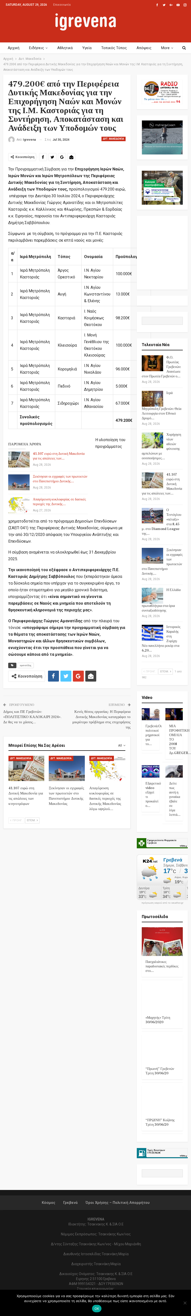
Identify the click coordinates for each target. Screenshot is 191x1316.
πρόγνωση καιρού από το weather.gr (162, 903)
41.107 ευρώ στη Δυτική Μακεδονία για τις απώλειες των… (59, 456)
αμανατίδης (25, 665)
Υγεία (87, 48)
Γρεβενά (70, 1202)
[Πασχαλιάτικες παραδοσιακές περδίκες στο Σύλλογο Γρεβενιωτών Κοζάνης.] (162, 941)
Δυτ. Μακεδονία (113, 138)
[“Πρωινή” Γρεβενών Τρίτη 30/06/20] (162, 1048)
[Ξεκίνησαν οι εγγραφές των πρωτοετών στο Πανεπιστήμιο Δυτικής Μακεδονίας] (19, 482)
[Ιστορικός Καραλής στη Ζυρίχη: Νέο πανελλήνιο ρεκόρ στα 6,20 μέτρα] (152, 633)
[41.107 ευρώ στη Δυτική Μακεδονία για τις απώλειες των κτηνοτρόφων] (19, 459)
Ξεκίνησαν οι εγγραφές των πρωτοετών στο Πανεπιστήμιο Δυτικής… (60, 479)
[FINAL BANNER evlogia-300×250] (162, 187)
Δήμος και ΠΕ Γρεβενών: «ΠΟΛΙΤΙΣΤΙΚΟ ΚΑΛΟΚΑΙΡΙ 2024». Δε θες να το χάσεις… (32, 716)
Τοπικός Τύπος (114, 48)
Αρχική (13, 48)
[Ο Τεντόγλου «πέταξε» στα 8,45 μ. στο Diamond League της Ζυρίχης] (152, 516)
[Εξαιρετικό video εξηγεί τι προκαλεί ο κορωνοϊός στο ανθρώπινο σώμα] (150, 771)
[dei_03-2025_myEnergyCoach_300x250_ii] (162, 137)
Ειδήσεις (36, 48)
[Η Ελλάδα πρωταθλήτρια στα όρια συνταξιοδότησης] (152, 596)
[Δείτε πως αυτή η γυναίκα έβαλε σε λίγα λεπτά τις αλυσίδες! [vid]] (174, 771)
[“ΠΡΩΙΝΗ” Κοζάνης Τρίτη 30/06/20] (162, 1100)
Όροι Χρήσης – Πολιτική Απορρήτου (117, 1202)
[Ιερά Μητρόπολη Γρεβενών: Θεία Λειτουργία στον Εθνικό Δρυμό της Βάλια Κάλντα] (152, 399)
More (165, 48)
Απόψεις (144, 48)
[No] (184, 1302)
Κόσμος (48, 1202)
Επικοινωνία (62, 4)
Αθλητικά (65, 48)
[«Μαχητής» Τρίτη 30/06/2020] (162, 997)
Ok (97, 1309)
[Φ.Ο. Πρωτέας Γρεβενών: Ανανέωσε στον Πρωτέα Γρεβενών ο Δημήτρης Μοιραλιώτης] (152, 363)
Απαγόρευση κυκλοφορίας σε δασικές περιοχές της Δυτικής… (59, 501)
